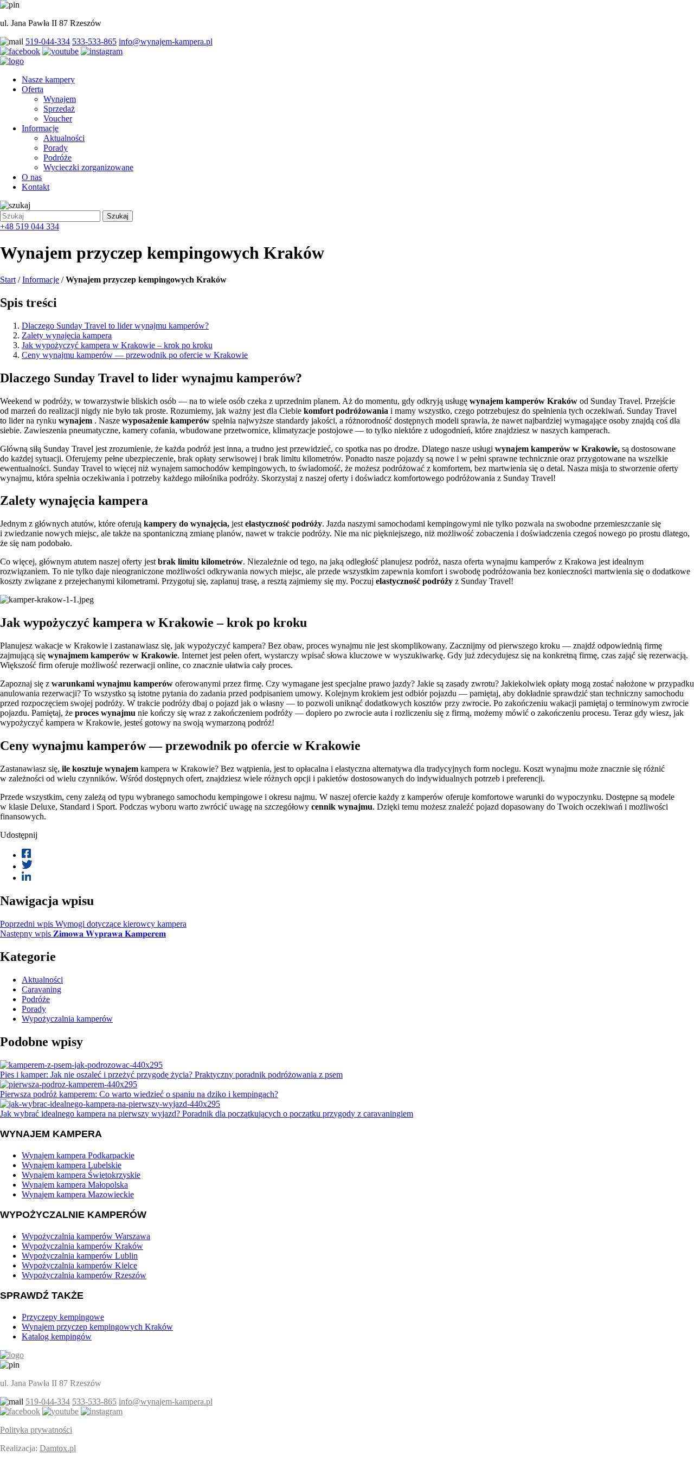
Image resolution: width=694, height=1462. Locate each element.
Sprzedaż (59, 108)
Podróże (57, 157)
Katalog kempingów (57, 1336)
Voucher (57, 118)
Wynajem (59, 99)
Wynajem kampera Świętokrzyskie (81, 1174)
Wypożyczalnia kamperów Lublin (80, 1255)
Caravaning (41, 989)
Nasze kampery (48, 79)
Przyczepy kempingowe (63, 1317)
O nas (32, 177)
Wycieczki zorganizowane (88, 167)
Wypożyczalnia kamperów (67, 1018)
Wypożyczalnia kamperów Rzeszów (84, 1275)
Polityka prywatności (36, 1429)
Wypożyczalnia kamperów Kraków (82, 1246)
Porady (55, 147)
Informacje (40, 128)
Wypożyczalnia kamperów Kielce (79, 1265)
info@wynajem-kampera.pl (166, 41)
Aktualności (64, 138)
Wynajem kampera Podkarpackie (78, 1155)
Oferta (32, 89)
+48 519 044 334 (29, 226)
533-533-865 (94, 41)
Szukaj (117, 216)
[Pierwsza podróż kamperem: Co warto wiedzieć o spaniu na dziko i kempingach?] (68, 1084)
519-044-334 (47, 41)
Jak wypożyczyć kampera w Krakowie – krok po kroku (117, 345)
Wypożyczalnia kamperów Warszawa (86, 1236)
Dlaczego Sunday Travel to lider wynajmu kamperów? (115, 325)
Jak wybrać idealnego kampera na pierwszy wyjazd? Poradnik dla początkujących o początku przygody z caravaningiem (206, 1113)
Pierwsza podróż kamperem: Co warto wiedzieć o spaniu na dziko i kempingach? (139, 1094)
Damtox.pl (58, 1448)
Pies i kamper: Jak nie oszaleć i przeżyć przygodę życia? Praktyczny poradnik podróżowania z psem (171, 1074)
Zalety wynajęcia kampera (67, 335)
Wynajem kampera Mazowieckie (78, 1194)
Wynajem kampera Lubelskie (71, 1165)
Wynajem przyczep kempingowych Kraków (97, 1326)
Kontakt (35, 186)
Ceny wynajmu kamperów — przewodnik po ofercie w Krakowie (135, 355)
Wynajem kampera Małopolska (75, 1184)
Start (8, 279)
